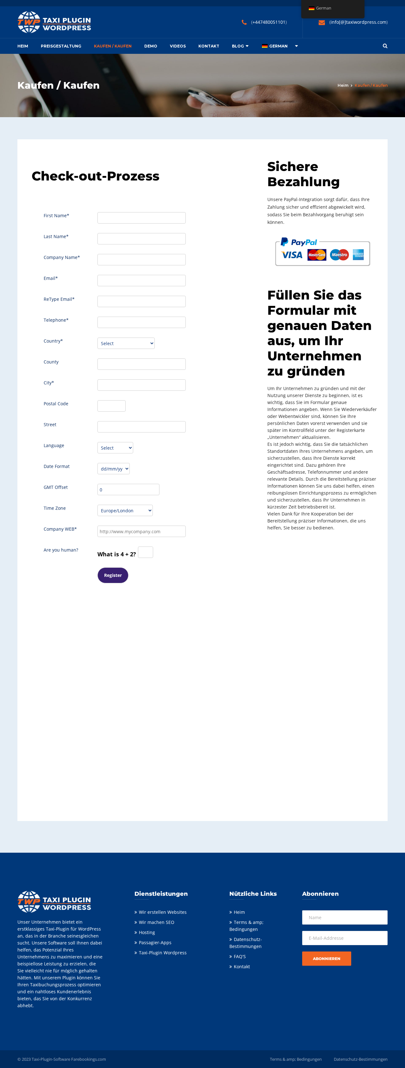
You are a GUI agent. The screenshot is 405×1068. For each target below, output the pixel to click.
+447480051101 (268, 22)
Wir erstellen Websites (163, 912)
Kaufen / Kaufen (113, 46)
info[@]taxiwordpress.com (358, 22)
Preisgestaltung (61, 46)
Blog (238, 46)
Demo (150, 46)
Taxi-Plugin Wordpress (163, 953)
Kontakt (208, 46)
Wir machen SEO (156, 922)
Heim (22, 46)
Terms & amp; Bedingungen (296, 1059)
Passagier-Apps (155, 942)
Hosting (147, 932)
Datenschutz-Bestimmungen (361, 1059)
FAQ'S (240, 956)
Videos (178, 46)
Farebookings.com (88, 1059)
